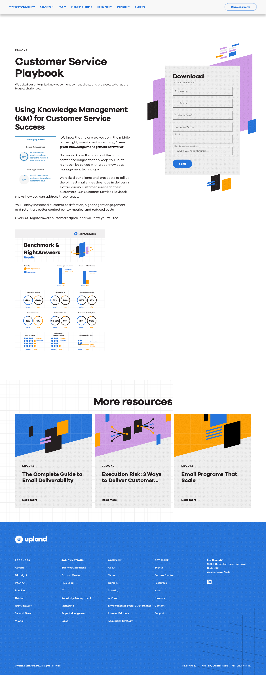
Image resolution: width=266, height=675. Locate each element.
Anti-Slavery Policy (241, 665)
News (158, 590)
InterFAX (20, 583)
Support (159, 613)
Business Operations (74, 567)
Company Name (184, 127)
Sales (65, 621)
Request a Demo (240, 7)
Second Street (23, 613)
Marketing (68, 605)
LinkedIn (209, 582)
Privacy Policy (189, 665)
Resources (103, 6)
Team (111, 575)
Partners (122, 6)
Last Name (180, 103)
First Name (180, 91)
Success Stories (164, 575)
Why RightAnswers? (21, 6)
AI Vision (113, 598)
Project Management (74, 613)
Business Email (183, 115)
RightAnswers (23, 605)
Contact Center (71, 575)
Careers (113, 583)
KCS (61, 6)
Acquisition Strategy (120, 621)
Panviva (20, 590)
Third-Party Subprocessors (214, 665)
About (111, 567)
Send (182, 164)
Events (159, 567)
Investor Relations (118, 613)
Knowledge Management (76, 598)
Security (113, 590)
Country (177, 134)
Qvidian (19, 598)
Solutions (46, 6)
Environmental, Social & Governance (129, 605)
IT (63, 590)
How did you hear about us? (186, 146)
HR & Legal (68, 583)
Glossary (160, 598)
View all (19, 621)
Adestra (20, 567)
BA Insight (21, 575)
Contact (159, 605)
